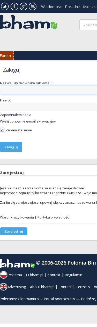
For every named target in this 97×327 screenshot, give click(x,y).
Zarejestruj (13, 231)
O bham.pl (34, 274)
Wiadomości (51, 6)
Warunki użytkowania (17, 217)
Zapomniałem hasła (15, 114)
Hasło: (5, 100)
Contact (65, 286)
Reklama (15, 274)
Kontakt (54, 274)
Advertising (17, 286)
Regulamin (73, 274)
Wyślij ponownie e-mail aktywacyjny (28, 121)
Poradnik (72, 6)
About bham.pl (42, 286)
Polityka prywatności (54, 217)
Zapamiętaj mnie (18, 130)
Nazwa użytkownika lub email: (26, 83)
